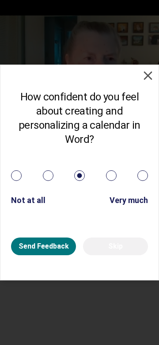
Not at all (28, 200)
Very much (129, 200)
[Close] (148, 76)
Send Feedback (44, 246)
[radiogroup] (79, 175)
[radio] (16, 175)
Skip (115, 246)
